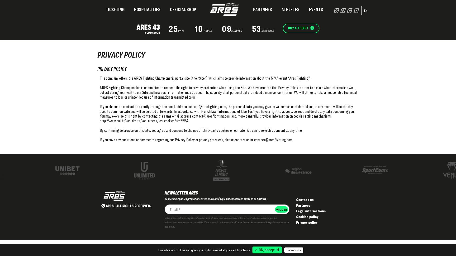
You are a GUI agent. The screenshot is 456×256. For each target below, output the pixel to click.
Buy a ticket (298, 28)
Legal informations (311, 211)
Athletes (290, 9)
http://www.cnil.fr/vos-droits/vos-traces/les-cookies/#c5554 (144, 120)
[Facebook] (343, 10)
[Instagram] (336, 10)
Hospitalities (147, 9)
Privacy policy (307, 222)
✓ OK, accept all (267, 250)
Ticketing (115, 9)
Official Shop (183, 9)
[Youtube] (356, 10)
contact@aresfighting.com (207, 106)
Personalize (294, 250)
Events (316, 9)
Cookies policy (307, 217)
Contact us (305, 199)
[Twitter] (349, 10)
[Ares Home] (224, 9)
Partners (262, 9)
